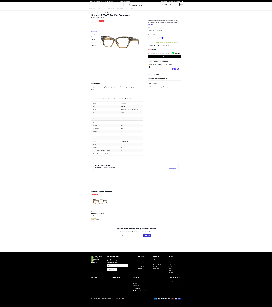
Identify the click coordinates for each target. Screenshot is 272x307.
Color (154, 34)
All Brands (171, 272)
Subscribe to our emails (112, 262)
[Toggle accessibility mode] (182, 1)
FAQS (154, 261)
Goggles (139, 264)
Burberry (97, 17)
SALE (131, 8)
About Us (94, 277)
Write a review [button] (172, 168)
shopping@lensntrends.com (142, 290)
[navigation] (100, 42)
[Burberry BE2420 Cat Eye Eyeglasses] (99, 201)
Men (138, 261)
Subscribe (147, 235)
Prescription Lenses (142, 266)
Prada (170, 262)
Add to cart (164, 56)
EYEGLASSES (111, 8)
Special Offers (116, 277)
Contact (155, 266)
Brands (171, 256)
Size (149, 27)
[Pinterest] (110, 260)
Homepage (91, 12)
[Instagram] (107, 260)
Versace (170, 261)
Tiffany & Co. (172, 270)
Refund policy (156, 268)
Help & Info (156, 256)
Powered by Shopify (106, 298)
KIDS (127, 8)
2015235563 (138, 288)
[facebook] (113, 259)
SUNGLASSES (101, 8)
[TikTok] (116, 260)
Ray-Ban (170, 259)
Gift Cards (139, 268)
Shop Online (140, 256)
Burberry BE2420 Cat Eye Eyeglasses (97, 214)
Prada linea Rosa (172, 264)
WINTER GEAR (92, 8)
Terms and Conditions (158, 264)
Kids (138, 262)
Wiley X (170, 266)
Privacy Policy (156, 262)
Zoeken (122, 4)
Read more (150, 24)
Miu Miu (170, 268)
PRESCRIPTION (120, 8)
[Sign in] (175, 4)
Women (139, 259)
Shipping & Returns (157, 259)
